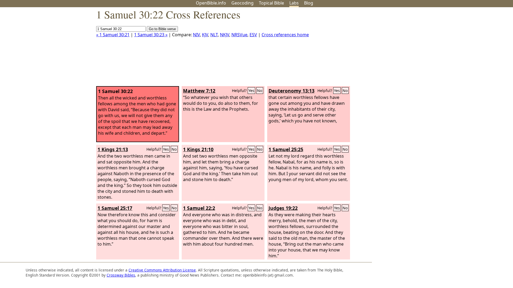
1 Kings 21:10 (198, 149)
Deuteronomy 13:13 (291, 90)
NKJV (224, 35)
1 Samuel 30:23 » (151, 35)
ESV (253, 35)
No (259, 90)
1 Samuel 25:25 (286, 149)
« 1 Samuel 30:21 (113, 35)
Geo (242, 3)
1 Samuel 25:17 (115, 208)
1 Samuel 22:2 (199, 208)
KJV (205, 35)
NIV (196, 35)
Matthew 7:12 (199, 90)
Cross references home (285, 35)
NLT (214, 35)
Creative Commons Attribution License (162, 270)
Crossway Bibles (121, 275)
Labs (294, 3)
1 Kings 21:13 (113, 149)
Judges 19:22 (283, 208)
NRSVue (239, 35)
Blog (308, 3)
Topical (271, 3)
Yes (251, 90)
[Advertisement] (459, 48)
